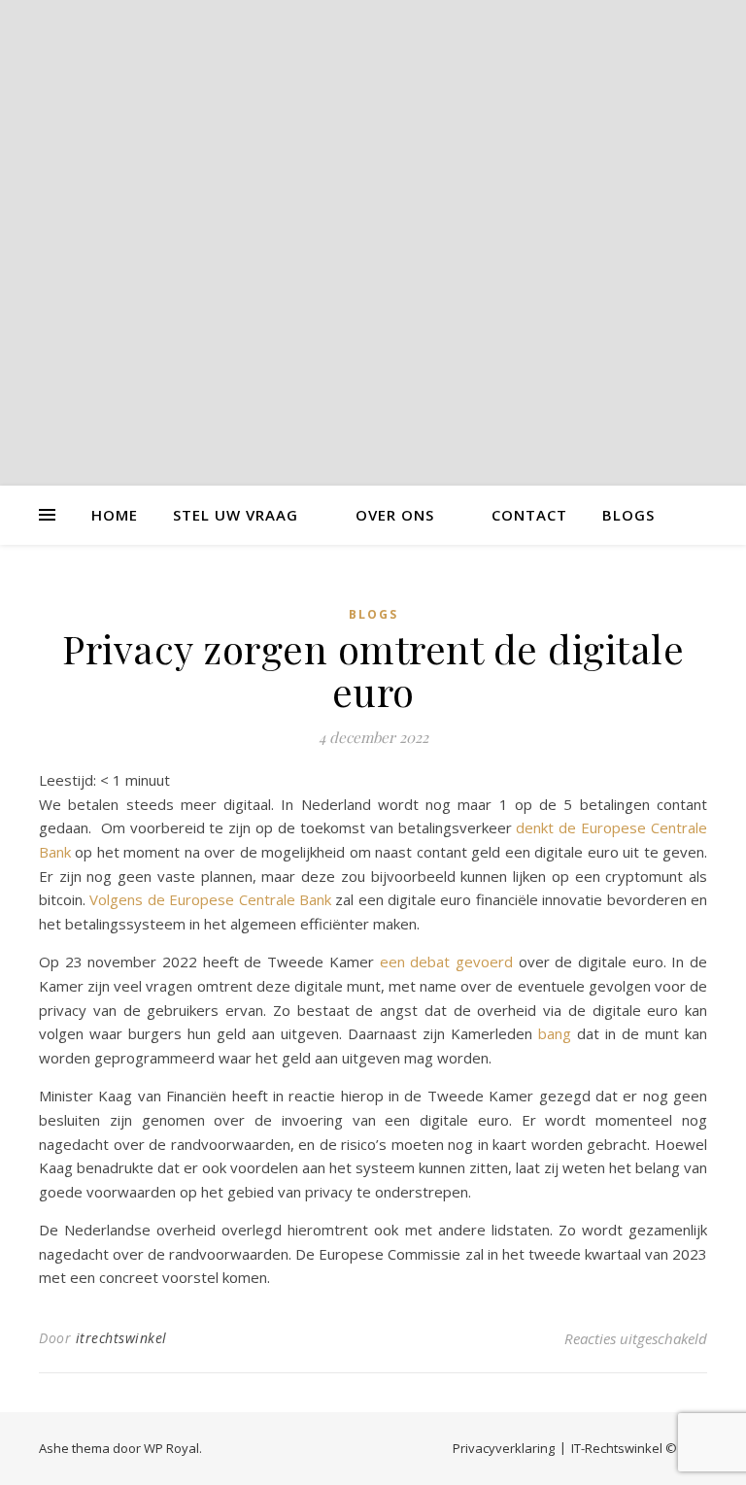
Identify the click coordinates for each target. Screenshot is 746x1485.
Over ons (395, 514)
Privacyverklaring (504, 1448)
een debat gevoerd (446, 961)
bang (554, 1033)
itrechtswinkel (121, 1338)
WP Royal (171, 1448)
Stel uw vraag (235, 514)
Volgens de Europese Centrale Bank (210, 899)
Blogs (628, 514)
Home (114, 514)
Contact (529, 514)
